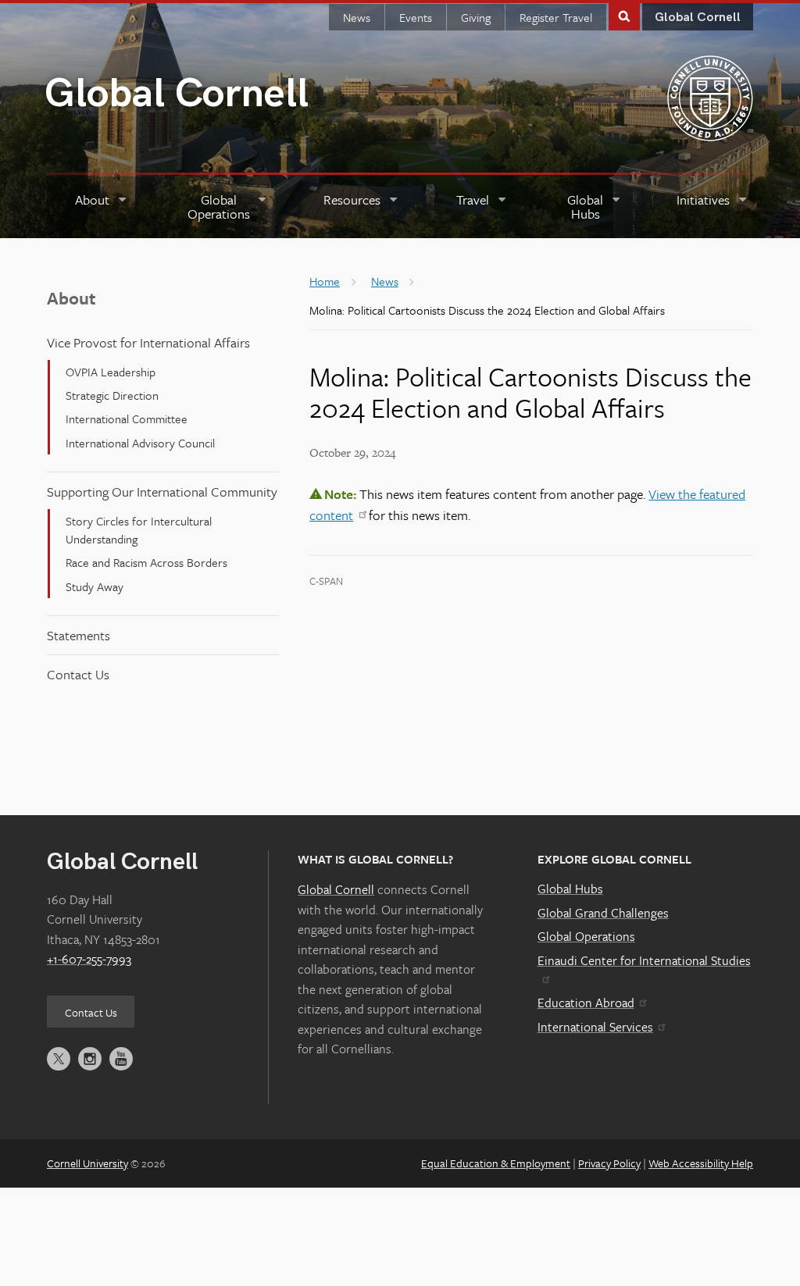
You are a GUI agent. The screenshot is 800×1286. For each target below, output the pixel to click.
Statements (78, 635)
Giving (476, 17)
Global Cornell (177, 94)
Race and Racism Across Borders (146, 562)
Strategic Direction (112, 395)
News (356, 17)
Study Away (94, 586)
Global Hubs (570, 888)
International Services (595, 1026)
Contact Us (78, 674)
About (71, 298)
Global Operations (586, 936)
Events (415, 17)
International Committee (127, 418)
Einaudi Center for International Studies (644, 960)
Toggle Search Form (624, 15)
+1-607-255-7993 (89, 958)
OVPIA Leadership (110, 371)
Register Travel (556, 17)
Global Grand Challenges (603, 912)
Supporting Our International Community (162, 491)
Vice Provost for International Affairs (148, 342)
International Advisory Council (140, 442)
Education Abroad (586, 1002)
